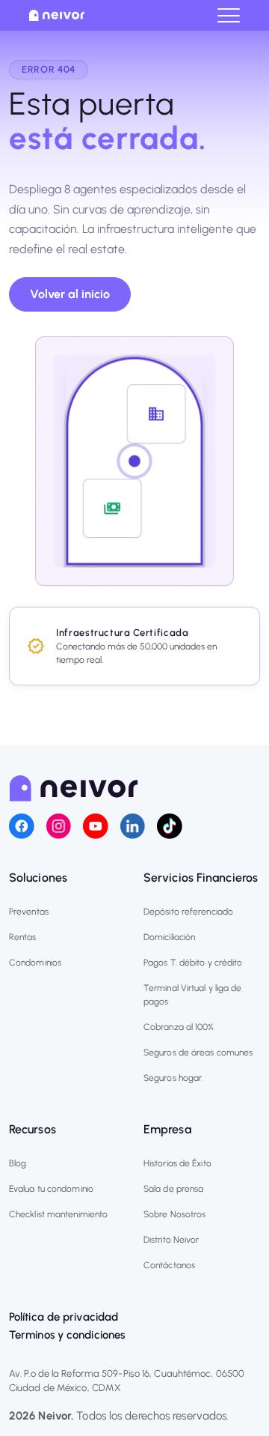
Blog (17, 1163)
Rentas (23, 937)
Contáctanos (169, 1265)
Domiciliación (169, 937)
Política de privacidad (63, 1317)
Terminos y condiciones (67, 1335)
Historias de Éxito (177, 1163)
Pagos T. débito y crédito (193, 962)
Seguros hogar (172, 1078)
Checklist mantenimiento (58, 1214)
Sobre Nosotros (174, 1214)
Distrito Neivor (171, 1239)
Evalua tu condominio (51, 1189)
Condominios (35, 962)
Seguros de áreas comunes (198, 1052)
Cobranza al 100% (178, 1027)
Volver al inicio (70, 294)
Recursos (32, 1129)
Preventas (29, 911)
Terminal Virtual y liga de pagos (192, 995)
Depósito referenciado (188, 911)
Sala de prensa (173, 1189)
